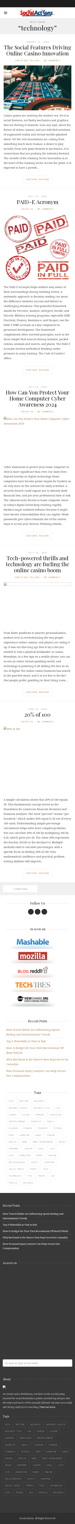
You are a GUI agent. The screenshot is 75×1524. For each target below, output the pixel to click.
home (24, 1142)
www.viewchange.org (29, 1333)
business (39, 1101)
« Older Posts (20, 889)
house (62, 1142)
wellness (28, 1183)
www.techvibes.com (29, 1318)
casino (26, 1115)
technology (15, 1176)
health (12, 1142)
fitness (58, 1128)
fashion (13, 1128)
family (50, 1121)
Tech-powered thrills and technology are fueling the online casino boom (37, 564)
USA (53, 1176)
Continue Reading (37, 179)
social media (16, 1169)
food (11, 1135)
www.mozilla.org (29, 1290)
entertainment (17, 1121)
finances (43, 1128)
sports (33, 1169)
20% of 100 (37, 714)
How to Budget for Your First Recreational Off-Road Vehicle (35, 1231)
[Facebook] (31, 912)
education (55, 1115)
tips (29, 1176)
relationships (17, 1162)
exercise (36, 1121)
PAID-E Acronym (37, 201)
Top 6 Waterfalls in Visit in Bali (26, 1041)
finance (27, 1128)
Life (52, 1149)
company (39, 1115)
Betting (23, 1101)
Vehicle (13, 1183)
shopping (49, 1162)
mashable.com (29, 1275)
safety (35, 1162)
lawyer (28, 1149)
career (12, 1115)
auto (11, 1101)
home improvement (43, 1142)
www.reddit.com (29, 1304)
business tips (41, 1108)
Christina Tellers (27, 60)
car (58, 1108)
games (38, 1135)
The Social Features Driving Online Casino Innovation (37, 50)
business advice (18, 1108)
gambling (24, 1135)
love (11, 1155)
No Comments (52, 60)
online (52, 1155)
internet (14, 1149)
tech (45, 1169)
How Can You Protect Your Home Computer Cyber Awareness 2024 (37, 398)
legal (41, 1149)
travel (42, 1176)
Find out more (47, 1407)
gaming (51, 1135)
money (40, 1155)
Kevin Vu (27, 209)
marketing (25, 1155)
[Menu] (5, 13)
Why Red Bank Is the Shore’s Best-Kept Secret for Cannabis (35, 1237)
